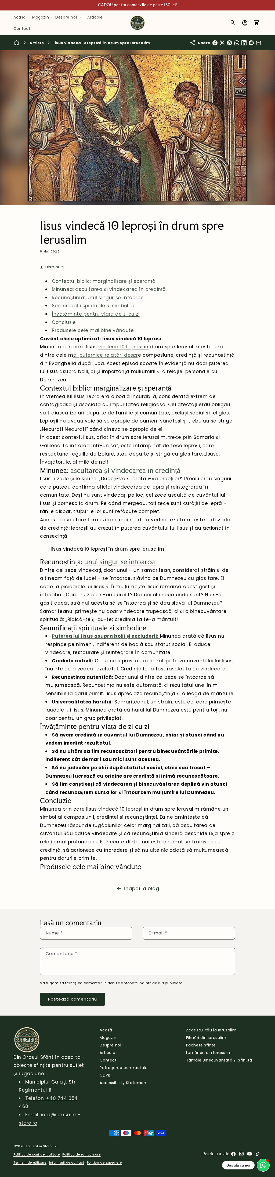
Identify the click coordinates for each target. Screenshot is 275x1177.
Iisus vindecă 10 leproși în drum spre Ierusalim (101, 42)
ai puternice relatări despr (105, 355)
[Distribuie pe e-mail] (258, 42)
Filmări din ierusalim (206, 1037)
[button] (68, 17)
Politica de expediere (104, 1162)
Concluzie (64, 322)
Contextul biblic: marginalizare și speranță (104, 281)
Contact (108, 1060)
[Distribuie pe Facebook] (215, 42)
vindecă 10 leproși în (123, 347)
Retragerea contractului (124, 1067)
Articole (107, 1052)
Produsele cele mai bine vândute (93, 330)
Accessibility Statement (124, 1082)
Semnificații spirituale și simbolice (94, 305)
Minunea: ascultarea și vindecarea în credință (109, 289)
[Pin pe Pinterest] (229, 42)
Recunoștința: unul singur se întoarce (98, 297)
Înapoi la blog (141, 888)
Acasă (106, 1030)
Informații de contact (66, 1162)
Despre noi (110, 1045)
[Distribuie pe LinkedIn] (244, 42)
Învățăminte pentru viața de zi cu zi (96, 314)
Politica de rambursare (81, 1154)
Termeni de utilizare (29, 1162)
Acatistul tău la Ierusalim (211, 1030)
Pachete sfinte (201, 1045)
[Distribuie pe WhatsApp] (237, 42)
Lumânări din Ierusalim (209, 1052)
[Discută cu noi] (263, 1165)
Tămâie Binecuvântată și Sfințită (219, 1060)
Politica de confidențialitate (36, 1154)
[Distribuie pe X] (222, 42)
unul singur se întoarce (119, 562)
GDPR (105, 1075)
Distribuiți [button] (54, 267)
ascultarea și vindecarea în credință (125, 470)
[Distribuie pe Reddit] (251, 42)
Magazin (108, 1037)
